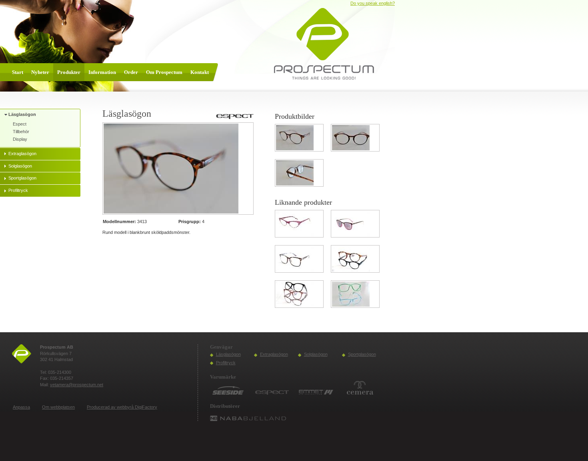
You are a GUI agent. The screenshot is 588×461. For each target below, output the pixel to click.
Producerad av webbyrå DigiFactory (122, 407)
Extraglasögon (274, 354)
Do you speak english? (372, 3)
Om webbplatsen (58, 407)
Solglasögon (316, 354)
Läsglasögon (228, 354)
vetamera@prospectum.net (76, 384)
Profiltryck (226, 362)
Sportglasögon (362, 354)
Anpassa (21, 407)
